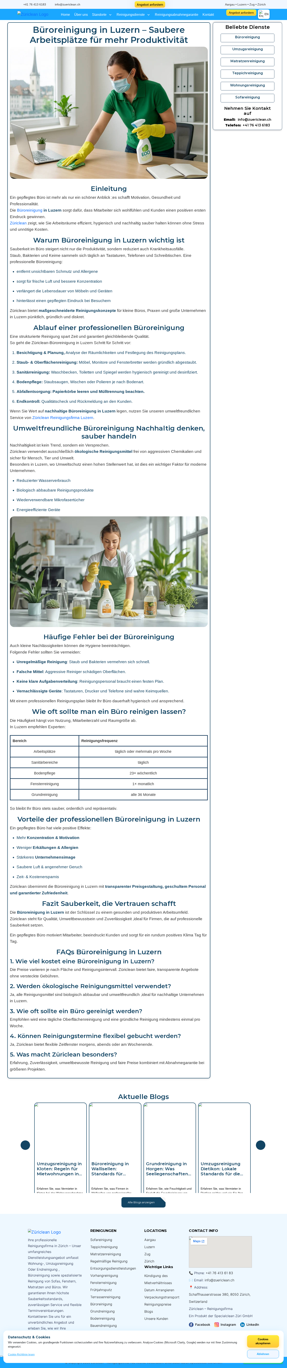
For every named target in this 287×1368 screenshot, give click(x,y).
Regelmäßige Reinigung (109, 1261)
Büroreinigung (29, 210)
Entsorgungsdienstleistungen (113, 1268)
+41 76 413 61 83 (219, 1273)
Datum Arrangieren (159, 1290)
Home (65, 14)
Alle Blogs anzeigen (142, 1202)
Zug (147, 1254)
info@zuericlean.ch (67, 4)
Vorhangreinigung (104, 1275)
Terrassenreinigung (105, 1297)
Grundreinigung (102, 1311)
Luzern (149, 1247)
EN (267, 14)
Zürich (149, 1261)
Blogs (148, 1311)
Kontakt (208, 14)
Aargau (150, 1240)
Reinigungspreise (157, 1304)
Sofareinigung (101, 1240)
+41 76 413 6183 (34, 4)
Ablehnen (263, 1354)
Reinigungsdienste (131, 14)
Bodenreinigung (102, 1318)
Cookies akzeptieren (262, 1341)
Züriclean (18, 223)
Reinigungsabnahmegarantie (176, 14)
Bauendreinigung (103, 1325)
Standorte (99, 14)
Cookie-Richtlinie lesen (21, 1354)
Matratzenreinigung (105, 1254)
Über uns (81, 14)
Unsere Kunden (156, 1318)
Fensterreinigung (103, 1283)
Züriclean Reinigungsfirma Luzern (62, 417)
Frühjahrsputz (101, 1290)
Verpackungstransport (161, 1297)
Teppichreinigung (104, 1247)
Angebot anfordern (150, 4)
